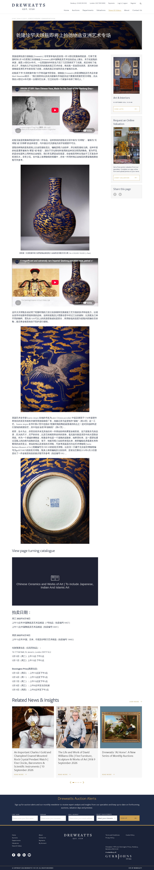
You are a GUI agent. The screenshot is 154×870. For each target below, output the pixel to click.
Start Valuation (122, 178)
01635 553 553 (82, 3)
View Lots (119, 109)
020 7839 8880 (100, 3)
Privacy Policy (110, 838)
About (126, 10)
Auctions (76, 10)
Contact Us (137, 10)
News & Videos (115, 10)
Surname (43, 814)
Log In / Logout (123, 3)
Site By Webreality (135, 868)
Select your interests (104, 814)
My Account (43, 843)
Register (133, 3)
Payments (111, 3)
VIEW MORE (134, 702)
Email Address (73, 814)
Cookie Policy (130, 835)
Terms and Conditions (113, 835)
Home (66, 10)
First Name (15, 814)
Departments (88, 10)
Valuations (101, 10)
